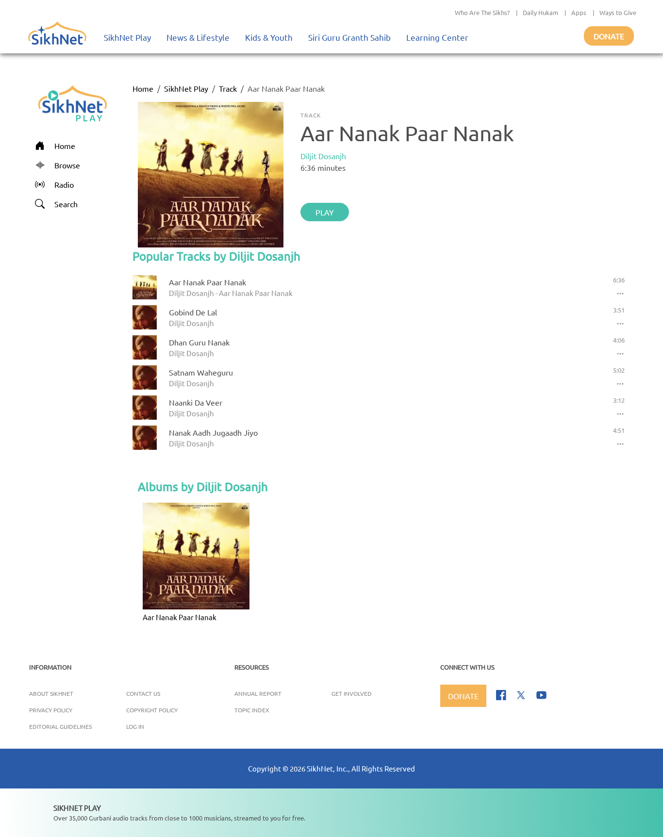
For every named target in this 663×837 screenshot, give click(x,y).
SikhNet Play (127, 37)
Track (228, 88)
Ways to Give (617, 12)
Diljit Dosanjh (323, 156)
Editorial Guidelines (60, 726)
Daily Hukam (540, 12)
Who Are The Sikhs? (482, 12)
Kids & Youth (269, 37)
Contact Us (143, 693)
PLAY (324, 212)
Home (143, 88)
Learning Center (437, 37)
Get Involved (352, 693)
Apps (578, 12)
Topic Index (251, 710)
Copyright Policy (152, 710)
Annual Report (258, 693)
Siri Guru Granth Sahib (349, 37)
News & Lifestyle (198, 37)
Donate (609, 36)
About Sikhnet (51, 693)
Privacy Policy (50, 710)
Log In (135, 726)
